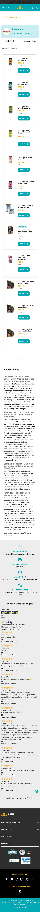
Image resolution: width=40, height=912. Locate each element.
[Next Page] (22, 357)
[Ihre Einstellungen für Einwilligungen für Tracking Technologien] (37, 909)
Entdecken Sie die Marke (21, 34)
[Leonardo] (4, 17)
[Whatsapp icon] (36, 791)
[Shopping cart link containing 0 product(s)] (33, 8)
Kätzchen (14, 49)
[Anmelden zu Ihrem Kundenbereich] (37, 8)
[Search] (8, 8)
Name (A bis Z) (9, 41)
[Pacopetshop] (7, 879)
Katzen (4, 49)
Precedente (6, 629)
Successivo (16, 629)
